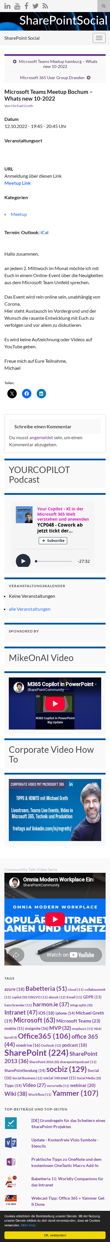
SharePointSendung (24, 1070)
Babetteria (46, 988)
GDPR (92, 997)
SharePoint (36, 1052)
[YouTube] (17, 5)
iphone (65, 1013)
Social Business (27, 1078)
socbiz (66, 1069)
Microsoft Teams (78, 1020)
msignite (36, 1028)
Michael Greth (22, 106)
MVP (60, 1028)
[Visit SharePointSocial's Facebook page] (26, 5)
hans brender (18, 1005)
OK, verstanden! (55, 1235)
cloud (76, 989)
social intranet (59, 1077)
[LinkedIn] (7, 5)
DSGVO (38, 997)
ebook (57, 997)
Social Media (89, 1078)
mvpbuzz (82, 1028)
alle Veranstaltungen (29, 609)
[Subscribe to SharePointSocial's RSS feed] (45, 5)
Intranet (21, 1012)
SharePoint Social (22, 38)
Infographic (81, 1005)
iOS (46, 1012)
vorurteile (58, 1085)
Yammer (75, 1092)
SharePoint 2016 (44, 1062)
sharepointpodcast (78, 1062)
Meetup (19, 214)
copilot (19, 997)
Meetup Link (17, 183)
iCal (44, 232)
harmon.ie (51, 1004)
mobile (14, 1028)
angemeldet (41, 437)
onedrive (28, 1045)
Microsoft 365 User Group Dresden (52, 77)
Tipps (13, 1085)
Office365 (44, 1035)
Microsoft (34, 1020)
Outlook (51, 1045)
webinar (83, 1085)
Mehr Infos (28, 1225)
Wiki (15, 1093)
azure (14, 989)
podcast (74, 1045)
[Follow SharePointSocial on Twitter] (35, 5)
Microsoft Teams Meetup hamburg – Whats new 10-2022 (58, 64)
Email (74, 997)
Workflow (39, 1094)
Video (34, 1085)
